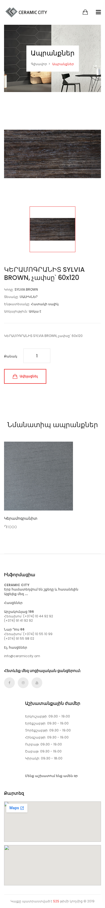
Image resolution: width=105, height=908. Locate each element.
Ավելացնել (28, 376)
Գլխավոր (39, 64)
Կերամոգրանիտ (20, 518)
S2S (56, 901)
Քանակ (10, 356)
